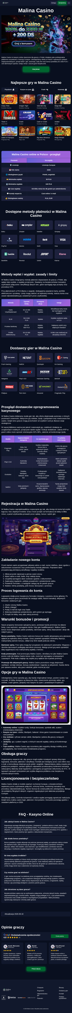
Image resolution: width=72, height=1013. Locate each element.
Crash (43, 89)
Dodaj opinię (60, 936)
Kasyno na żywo (25, 89)
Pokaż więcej (36, 969)
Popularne (8, 89)
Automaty (61, 89)
